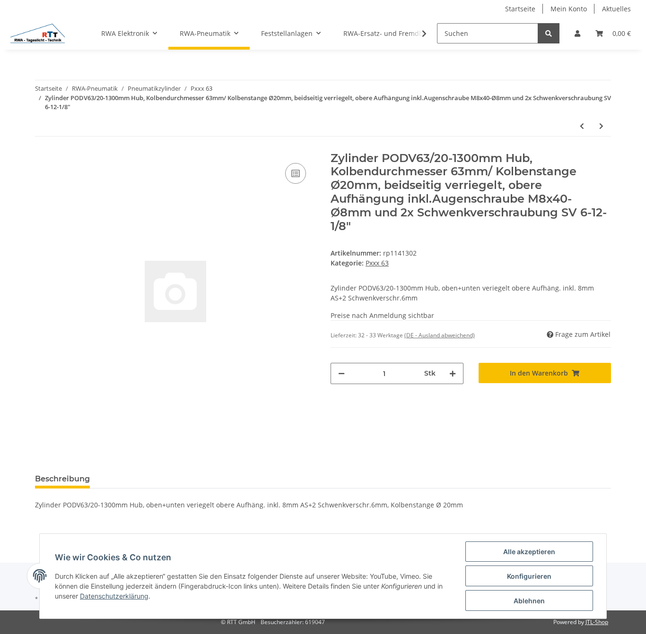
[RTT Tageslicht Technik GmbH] (37, 33)
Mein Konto (568, 8)
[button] (577, 33)
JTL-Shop (596, 622)
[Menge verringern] (341, 373)
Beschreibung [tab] (62, 478)
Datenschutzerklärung (114, 596)
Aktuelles (616, 8)
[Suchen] (548, 33)
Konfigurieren (529, 576)
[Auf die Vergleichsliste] (295, 173)
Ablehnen (529, 601)
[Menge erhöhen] (452, 373)
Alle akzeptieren (529, 552)
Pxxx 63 (377, 262)
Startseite (520, 8)
